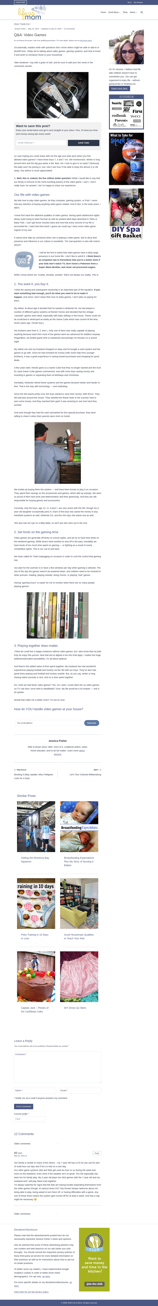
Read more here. (119, 88)
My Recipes (138, 2)
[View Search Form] (141, 12)
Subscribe (20, 2)
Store (130, 2)
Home (103, 12)
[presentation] (36, 826)
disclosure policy (86, 40)
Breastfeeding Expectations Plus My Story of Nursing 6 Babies (79, 861)
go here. (46, 1276)
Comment (20, 1054)
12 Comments (69, 29)
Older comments (22, 1143)
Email (64, 1090)
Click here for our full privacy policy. (31, 1292)
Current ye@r (21, 1114)
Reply (97, 1153)
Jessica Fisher (20, 29)
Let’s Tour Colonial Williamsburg (85, 772)
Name (19, 1090)
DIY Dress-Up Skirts (75, 1007)
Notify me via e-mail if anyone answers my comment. (42, 1098)
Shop (125, 12)
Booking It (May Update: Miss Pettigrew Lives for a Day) (33, 774)
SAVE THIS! (83, 143)
